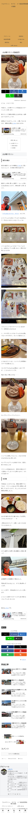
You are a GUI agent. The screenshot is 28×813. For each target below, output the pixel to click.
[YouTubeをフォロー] (20, 650)
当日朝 (13, 147)
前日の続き (15, 145)
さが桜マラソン (14, 143)
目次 (12, 140)
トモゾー (10, 769)
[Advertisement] (14, 22)
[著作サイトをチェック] (7, 646)
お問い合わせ (20, 806)
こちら (14, 123)
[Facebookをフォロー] (7, 650)
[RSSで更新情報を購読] (20, 654)
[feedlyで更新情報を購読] (7, 654)
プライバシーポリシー (7, 806)
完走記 (4, 627)
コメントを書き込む (14, 753)
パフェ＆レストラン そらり (10, 213)
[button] (18, 95)
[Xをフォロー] (20, 646)
